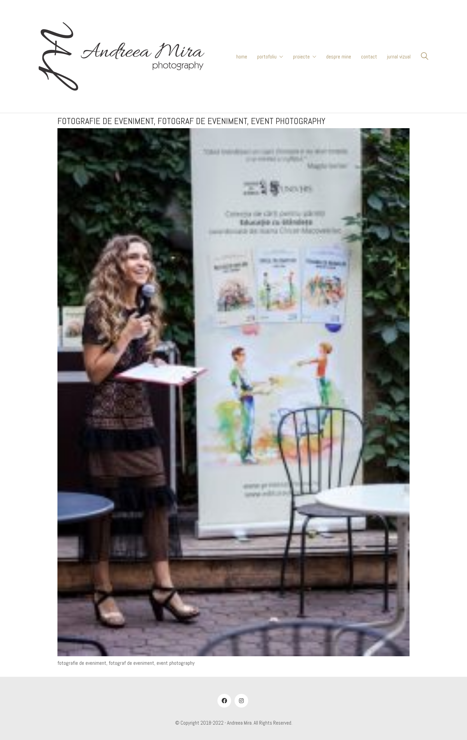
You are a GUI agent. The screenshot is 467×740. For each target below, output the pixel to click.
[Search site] (424, 57)
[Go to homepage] (121, 56)
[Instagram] (241, 701)
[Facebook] (224, 701)
